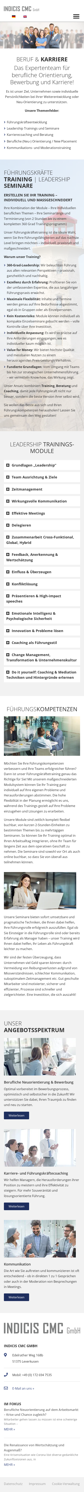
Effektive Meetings (28, 513)
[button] (76, 16)
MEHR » (9, 1429)
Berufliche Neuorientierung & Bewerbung (38, 1082)
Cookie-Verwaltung (66, 1484)
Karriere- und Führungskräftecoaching (36, 1173)
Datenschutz (13, 1484)
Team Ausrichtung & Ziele (34, 477)
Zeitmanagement (27, 489)
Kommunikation (17, 1264)
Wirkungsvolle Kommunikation (39, 501)
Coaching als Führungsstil (34, 642)
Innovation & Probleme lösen (37, 630)
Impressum (37, 1484)
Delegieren (21, 525)
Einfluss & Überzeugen (31, 571)
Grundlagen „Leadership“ (34, 465)
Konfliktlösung (25, 583)
